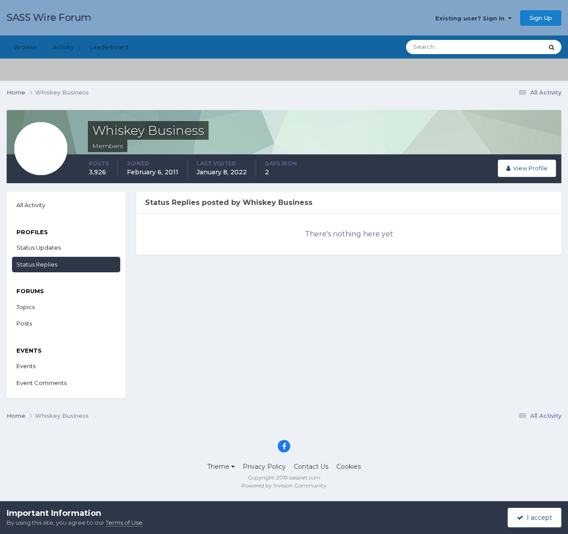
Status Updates (510, 46)
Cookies (348, 467)
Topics (25, 306)
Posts (24, 323)
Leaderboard (109, 47)
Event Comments (41, 382)
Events (26, 365)
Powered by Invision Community (284, 485)
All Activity (30, 204)
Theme (219, 467)
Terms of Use (124, 522)
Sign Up (540, 17)
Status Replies (36, 264)
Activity (63, 47)
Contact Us (311, 467)
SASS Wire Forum (49, 18)
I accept (537, 518)
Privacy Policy (264, 467)
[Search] (551, 47)
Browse (26, 47)
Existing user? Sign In (471, 18)
